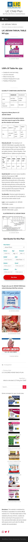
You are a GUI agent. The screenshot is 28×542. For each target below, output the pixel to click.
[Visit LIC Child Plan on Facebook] (8, 532)
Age (13, 251)
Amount (21, 251)
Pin (16, 269)
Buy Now (14, 277)
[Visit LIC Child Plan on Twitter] (6, 532)
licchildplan (20, 27)
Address (6, 269)
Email (17, 263)
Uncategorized (7, 364)
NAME (6, 257)
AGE (16, 257)
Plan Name (7, 244)
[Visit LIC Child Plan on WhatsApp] (3, 532)
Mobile (6, 263)
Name (6, 251)
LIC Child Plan (14, 11)
